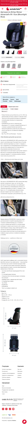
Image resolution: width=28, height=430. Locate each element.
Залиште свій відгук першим (14, 20)
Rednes (14, 420)
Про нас (19, 369)
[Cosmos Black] (8, 66)
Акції (3, 386)
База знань (4, 392)
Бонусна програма (6, 388)
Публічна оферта (6, 377)
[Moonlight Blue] (13, 66)
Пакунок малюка (6, 379)
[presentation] (4, 106)
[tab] (4, 106)
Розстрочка (5, 371)
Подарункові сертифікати (8, 390)
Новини (19, 375)
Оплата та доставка (6, 369)
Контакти (20, 373)
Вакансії (19, 377)
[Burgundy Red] (3, 66)
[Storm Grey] (19, 66)
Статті (3, 394)
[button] (26, 36)
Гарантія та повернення (7, 375)
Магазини (20, 371)
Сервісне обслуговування (8, 373)
